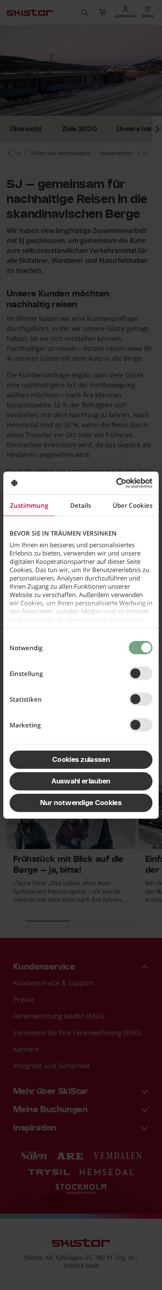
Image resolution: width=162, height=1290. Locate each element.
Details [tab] (80, 505)
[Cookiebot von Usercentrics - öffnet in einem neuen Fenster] (116, 482)
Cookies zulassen (81, 759)
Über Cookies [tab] (132, 505)
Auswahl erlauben (81, 781)
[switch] (140, 673)
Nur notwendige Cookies (81, 803)
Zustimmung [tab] (29, 505)
